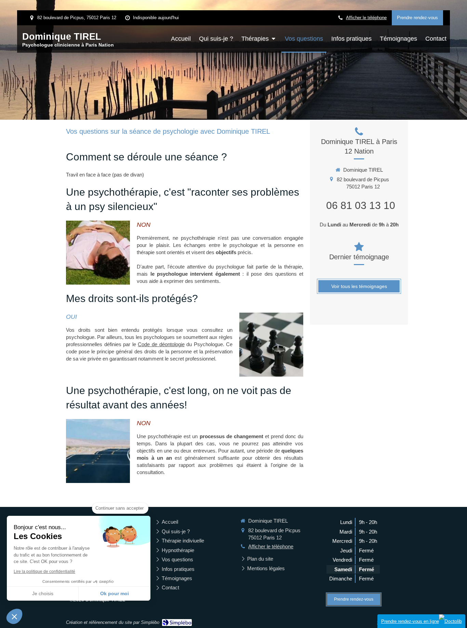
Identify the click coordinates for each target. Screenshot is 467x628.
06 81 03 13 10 (360, 205)
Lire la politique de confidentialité (44, 571)
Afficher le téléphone (366, 17)
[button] (14, 616)
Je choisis (42, 593)
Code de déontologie (161, 344)
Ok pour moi (114, 593)
